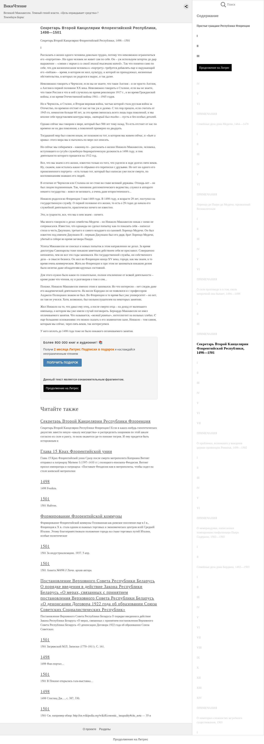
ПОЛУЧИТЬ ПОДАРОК (62, 362)
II (197, 46)
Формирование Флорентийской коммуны (81, 516)
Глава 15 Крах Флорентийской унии (76, 451)
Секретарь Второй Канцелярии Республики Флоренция (95, 421)
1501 (45, 498)
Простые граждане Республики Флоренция (223, 26)
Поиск (227, 4)
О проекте (89, 729)
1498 (45, 481)
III (198, 56)
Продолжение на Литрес (214, 67)
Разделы (105, 729)
